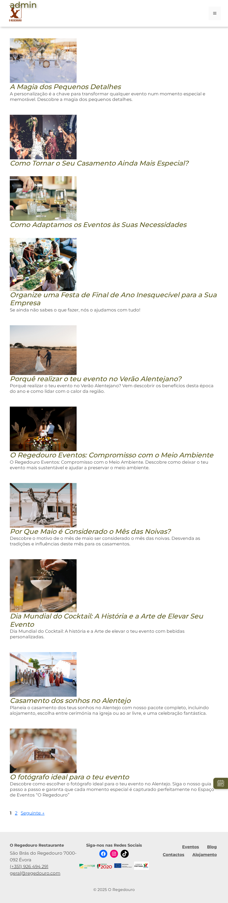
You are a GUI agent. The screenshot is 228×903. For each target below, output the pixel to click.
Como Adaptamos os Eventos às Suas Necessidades (98, 225)
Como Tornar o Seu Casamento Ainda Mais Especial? (99, 163)
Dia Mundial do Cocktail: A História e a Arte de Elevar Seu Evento (106, 620)
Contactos (173, 854)
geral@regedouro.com (35, 873)
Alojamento (204, 854)
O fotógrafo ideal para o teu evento (69, 777)
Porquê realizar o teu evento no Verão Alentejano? (95, 379)
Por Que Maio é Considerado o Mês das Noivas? (90, 531)
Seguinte (33, 813)
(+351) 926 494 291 (29, 866)
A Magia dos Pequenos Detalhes (65, 87)
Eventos (190, 846)
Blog (212, 846)
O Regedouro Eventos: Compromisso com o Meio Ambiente (111, 455)
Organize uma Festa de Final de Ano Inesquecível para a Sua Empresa (113, 299)
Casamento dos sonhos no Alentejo (70, 700)
